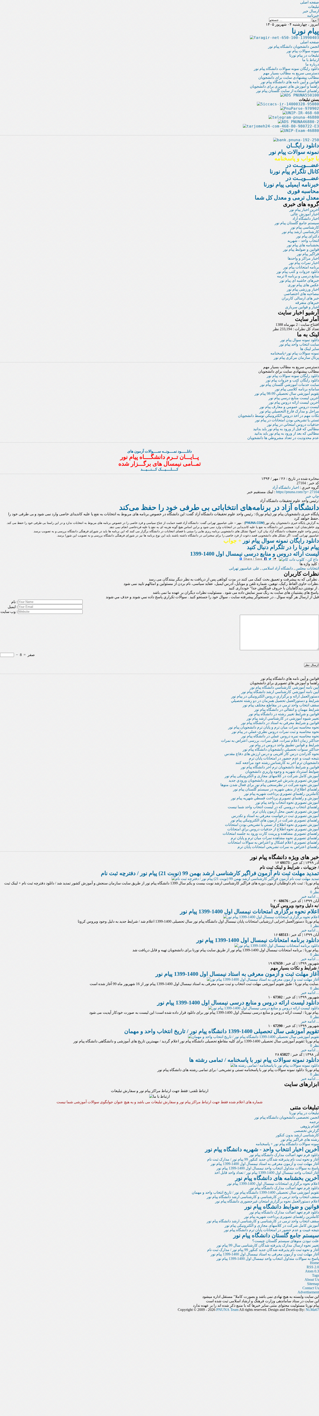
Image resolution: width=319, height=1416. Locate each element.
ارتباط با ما (310, 60)
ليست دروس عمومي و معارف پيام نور (289, 407)
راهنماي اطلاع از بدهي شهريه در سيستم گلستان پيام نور (276, 789)
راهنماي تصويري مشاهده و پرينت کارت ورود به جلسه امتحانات (271, 833)
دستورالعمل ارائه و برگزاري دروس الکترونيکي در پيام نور (275, 696)
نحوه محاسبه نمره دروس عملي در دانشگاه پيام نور (280, 736)
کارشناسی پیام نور (305, 227)
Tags (315, 1275)
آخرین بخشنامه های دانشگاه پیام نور (277, 1178)
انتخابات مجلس (307, 568)
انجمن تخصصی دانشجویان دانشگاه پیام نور (286, 1117)
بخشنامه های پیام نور (303, 245)
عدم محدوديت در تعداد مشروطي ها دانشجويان (283, 438)
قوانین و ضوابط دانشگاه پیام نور (282, 1207)
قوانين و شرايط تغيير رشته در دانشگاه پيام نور (283, 714)
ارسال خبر (311, 11)
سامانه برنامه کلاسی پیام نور (297, 389)
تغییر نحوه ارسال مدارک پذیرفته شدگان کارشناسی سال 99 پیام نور (267, 1245)
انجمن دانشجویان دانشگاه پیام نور (293, 46)
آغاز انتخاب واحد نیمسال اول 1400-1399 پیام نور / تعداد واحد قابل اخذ (266, 1173)
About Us (312, 1280)
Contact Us (310, 1288)
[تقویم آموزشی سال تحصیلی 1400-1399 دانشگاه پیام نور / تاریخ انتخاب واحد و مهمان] (253, 1037)
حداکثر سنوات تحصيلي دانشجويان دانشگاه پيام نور (281, 749)
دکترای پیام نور (307, 236)
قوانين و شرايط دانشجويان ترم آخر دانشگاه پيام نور (280, 767)
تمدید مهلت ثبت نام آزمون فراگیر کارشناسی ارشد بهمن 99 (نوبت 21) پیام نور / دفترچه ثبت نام (210, 873)
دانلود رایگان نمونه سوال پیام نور (271, 541)
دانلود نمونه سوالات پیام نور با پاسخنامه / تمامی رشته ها (254, 1060)
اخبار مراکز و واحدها (303, 258)
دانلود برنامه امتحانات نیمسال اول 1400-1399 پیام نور (257, 940)
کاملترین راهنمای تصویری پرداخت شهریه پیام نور (281, 1217)
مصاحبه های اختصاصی (301, 294)
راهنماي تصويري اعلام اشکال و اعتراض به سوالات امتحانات (273, 842)
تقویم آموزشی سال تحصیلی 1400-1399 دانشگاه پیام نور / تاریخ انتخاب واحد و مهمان (221, 1031)
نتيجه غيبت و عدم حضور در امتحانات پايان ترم (284, 758)
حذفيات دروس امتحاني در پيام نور (293, 424)
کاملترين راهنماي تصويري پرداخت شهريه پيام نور (281, 794)
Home (314, 1263)
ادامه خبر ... (310, 896)
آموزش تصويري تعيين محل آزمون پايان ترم (286, 811)
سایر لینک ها (309, 349)
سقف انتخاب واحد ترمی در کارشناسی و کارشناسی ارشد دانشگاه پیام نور (263, 1197)
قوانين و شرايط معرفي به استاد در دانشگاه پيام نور (280, 723)
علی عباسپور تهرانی (244, 568)
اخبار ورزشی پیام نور (303, 289)
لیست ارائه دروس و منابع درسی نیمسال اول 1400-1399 (254, 554)
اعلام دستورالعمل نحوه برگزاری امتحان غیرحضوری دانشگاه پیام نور (267, 1201)
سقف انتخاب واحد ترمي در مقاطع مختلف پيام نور (281, 705)
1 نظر (314, 926)
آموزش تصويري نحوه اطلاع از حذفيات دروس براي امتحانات (273, 829)
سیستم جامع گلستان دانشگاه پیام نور (276, 1235)
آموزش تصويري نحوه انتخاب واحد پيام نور (287, 802)
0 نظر (314, 892)
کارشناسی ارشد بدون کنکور (297, 1135)
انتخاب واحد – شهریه (303, 241)
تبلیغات (313, 7)
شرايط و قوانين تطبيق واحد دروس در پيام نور (284, 745)
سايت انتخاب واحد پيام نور (299, 344)
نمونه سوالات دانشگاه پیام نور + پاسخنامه (287, 1144)
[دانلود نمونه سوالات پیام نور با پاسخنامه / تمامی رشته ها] (274, 1065)
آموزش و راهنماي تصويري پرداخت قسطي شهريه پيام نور (275, 798)
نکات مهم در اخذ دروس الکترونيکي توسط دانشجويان (278, 416)
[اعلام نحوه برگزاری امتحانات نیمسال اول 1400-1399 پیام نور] (271, 917)
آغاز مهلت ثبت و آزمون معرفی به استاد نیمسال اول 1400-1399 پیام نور (237, 974)
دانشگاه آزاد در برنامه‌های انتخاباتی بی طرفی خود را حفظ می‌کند (219, 507)
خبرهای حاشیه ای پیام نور (299, 280)
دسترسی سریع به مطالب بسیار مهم (291, 73)
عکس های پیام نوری (303, 285)
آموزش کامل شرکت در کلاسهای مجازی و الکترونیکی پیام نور (272, 776)
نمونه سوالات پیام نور (303, 51)
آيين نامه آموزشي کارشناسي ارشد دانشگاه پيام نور (280, 692)
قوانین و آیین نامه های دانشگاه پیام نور (290, 82)
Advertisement (308, 1292)
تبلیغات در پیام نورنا (304, 55)
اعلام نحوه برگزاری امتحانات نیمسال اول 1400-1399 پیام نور (249, 911)
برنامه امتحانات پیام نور (301, 267)
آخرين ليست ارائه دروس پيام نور (294, 402)
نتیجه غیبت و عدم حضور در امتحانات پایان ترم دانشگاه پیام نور (271, 1230)
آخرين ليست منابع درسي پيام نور (294, 398)
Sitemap (313, 1284)
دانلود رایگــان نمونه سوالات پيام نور (294, 152)
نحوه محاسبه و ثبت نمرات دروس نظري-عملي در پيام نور (275, 732)
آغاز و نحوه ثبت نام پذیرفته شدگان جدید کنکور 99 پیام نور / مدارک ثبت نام (263, 1159)
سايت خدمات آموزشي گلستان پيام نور (289, 385)
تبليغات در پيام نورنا (304, 1113)
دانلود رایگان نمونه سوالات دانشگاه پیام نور (286, 69)
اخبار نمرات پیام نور (304, 263)
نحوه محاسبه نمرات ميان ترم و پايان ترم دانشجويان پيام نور (273, 727)
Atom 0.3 (312, 1271)
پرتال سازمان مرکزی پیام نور (296, 358)
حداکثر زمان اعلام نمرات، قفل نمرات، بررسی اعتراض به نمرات (270, 740)
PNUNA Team (227, 1310)
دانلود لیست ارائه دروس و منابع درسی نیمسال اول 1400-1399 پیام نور (238, 1003)
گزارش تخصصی (306, 1131)
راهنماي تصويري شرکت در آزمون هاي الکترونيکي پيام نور (274, 820)
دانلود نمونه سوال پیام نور (299, 340)
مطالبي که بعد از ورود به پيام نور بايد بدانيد (286, 433)
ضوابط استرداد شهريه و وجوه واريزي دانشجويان (282, 771)
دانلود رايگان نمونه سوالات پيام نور (293, 376)
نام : (14, 602)
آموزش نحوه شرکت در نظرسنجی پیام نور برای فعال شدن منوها (269, 785)
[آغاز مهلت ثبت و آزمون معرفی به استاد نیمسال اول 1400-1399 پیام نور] (263, 979)
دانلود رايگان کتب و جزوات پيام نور (292, 380)
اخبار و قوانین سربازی (302, 307)
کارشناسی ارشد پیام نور (300, 232)
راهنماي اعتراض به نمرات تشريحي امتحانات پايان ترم (278, 847)
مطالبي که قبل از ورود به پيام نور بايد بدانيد (286, 429)
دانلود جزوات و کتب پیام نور (297, 272)
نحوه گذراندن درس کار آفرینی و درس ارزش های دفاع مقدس (271, 754)
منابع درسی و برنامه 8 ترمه (298, 276)
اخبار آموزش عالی (305, 214)
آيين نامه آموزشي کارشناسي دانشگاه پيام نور (284, 687)
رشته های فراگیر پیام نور (300, 1139)
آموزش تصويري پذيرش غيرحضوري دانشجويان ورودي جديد (274, 780)
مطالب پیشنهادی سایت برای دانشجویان (288, 77)
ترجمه (314, 1122)
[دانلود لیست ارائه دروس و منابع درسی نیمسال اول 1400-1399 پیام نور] (263, 1008)
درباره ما (312, 64)
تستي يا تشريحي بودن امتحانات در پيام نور (287, 420)
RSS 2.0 (313, 1267)
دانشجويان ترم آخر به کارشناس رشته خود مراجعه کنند (277, 763)
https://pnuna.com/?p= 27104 (297, 492)
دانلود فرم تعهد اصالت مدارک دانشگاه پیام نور (284, 1155)
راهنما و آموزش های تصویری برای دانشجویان (284, 86)
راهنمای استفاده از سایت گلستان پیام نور (287, 91)
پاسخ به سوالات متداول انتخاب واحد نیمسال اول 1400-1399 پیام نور (267, 1168)
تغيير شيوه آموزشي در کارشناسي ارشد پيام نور (283, 718)
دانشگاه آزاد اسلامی (277, 568)
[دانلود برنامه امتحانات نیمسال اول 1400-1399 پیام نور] (276, 946)
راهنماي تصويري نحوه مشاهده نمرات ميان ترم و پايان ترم (275, 838)
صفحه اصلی (309, 2)
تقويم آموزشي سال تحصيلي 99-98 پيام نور (287, 393)
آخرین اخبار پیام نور (304, 210)
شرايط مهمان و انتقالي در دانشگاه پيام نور (286, 709)
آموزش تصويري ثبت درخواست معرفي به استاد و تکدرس (275, 816)
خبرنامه (313, 15)
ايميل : (13, 607)
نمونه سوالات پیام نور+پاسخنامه (294, 353)
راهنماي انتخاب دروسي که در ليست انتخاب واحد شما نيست (273, 807)
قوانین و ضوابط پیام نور (301, 249)
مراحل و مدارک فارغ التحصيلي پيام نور (289, 411)
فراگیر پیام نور (308, 254)
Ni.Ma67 (312, 1310)
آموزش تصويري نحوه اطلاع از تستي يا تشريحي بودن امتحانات (272, 825)
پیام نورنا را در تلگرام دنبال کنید (283, 547)
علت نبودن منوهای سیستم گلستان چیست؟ (285, 1241)
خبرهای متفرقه (307, 303)
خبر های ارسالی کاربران (300, 298)
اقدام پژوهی (309, 1126)
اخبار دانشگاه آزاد (305, 218)
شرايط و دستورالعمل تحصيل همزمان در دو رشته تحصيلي (275, 701)
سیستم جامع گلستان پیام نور (297, 223)
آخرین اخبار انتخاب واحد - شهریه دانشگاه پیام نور (262, 1149)
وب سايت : (9, 612)
